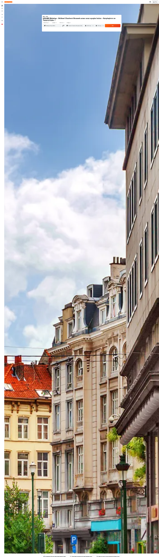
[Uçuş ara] (2, 5)
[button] (2, 2)
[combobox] (46, 22)
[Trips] (2, 20)
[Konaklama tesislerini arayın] (2, 8)
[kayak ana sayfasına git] (8, 2)
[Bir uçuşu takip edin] (2, 17)
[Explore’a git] (2, 14)
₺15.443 (46, 18)
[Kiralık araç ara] (2, 11)
